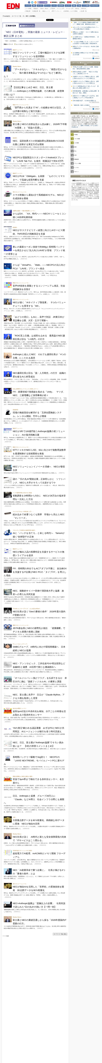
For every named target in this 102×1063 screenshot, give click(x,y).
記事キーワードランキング (85, 131)
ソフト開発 (86, 5)
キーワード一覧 (16, 16)
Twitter (32, 2)
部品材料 (60, 5)
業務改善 (76, 159)
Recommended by (87, 58)
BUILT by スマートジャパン (87, 2)
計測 (79, 5)
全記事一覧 (83, 11)
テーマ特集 (28, 8)
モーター (40, 5)
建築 (75, 147)
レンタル (76, 167)
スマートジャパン (77, 2)
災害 (75, 155)
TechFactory (96, 2)
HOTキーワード (85, 176)
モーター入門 (69, 8)
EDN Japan (69, 2)
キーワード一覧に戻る (60, 934)
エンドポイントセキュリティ (24, 44)
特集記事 (27, 11)
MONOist (54, 2)
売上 (75, 151)
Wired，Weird (44, 8)
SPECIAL (83, 8)
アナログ (28, 5)
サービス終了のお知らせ (85, 113)
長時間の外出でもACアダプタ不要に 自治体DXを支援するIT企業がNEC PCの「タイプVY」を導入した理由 (35, 572)
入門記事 (52, 8)
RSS (35, 2)
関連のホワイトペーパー (27, 26)
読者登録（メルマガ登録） (70, 11)
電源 (34, 5)
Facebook (29, 2)
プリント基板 (77, 163)
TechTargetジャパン (89, 19)
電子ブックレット (56, 11)
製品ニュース (46, 11)
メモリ (54, 5)
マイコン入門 (60, 8)
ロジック (47, 5)
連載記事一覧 (36, 11)
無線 (74, 5)
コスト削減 (77, 138)
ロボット (76, 171)
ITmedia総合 (6, 16)
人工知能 (76, 142)
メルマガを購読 (42, 2)
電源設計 (35, 8)
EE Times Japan (62, 2)
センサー (68, 5)
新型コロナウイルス (79, 180)
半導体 (76, 134)
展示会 (77, 8)
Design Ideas (94, 5)
